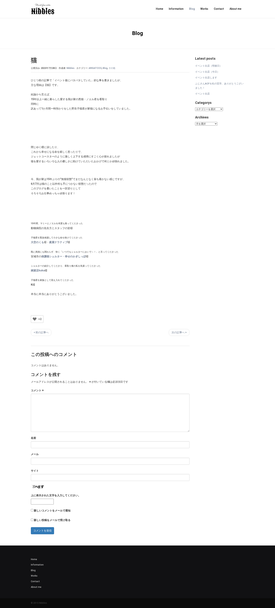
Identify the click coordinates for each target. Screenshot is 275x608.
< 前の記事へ (41, 332)
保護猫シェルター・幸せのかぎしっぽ (63, 256)
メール (35, 454)
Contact (219, 8)
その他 (112, 68)
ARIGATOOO (95, 68)
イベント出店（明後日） (208, 65)
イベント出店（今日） (207, 71)
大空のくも (37, 242)
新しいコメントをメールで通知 (52, 510)
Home (159, 8)
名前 (33, 437)
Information (176, 8)
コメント (37, 390)
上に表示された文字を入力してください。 (56, 495)
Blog (192, 8)
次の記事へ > (179, 332)
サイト (35, 470)
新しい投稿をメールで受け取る (52, 520)
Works (204, 8)
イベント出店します (206, 77)
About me (235, 8)
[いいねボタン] (34, 319)
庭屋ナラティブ (58, 242)
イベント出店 (202, 93)
